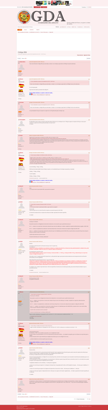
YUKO (21, 379)
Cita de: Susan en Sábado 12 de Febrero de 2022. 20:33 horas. (41, 155)
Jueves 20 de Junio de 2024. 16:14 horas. (35, 186)
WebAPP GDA (47, 94)
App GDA (68, 26)
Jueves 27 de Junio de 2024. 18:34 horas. (35, 347)
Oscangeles (22, 119)
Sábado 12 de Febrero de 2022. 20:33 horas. (36, 135)
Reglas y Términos (84, 406)
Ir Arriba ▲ (90, 406)
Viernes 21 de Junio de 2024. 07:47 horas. (36, 201)
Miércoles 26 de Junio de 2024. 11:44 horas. (36, 323)
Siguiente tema (87, 55)
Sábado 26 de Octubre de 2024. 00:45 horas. (36, 379)
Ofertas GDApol (87, 26)
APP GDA (34, 94)
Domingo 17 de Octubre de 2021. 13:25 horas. (36, 102)
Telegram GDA (79, 26)
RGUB (21, 202)
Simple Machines (25, 406)
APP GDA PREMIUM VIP (41, 94)
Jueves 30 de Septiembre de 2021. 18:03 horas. (36, 61)
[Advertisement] (54, 42)
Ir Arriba (19, 394)
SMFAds (17, 407)
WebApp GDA (74, 26)
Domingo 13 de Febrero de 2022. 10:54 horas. (36, 152)
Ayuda (79, 406)
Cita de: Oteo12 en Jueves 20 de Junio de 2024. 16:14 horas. (41, 204)
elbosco (21, 292)
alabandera (22, 61)
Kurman (22, 102)
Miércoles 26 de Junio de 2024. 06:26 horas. (37, 291)
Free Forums (22, 407)
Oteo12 (21, 186)
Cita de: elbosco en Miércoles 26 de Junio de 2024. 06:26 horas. (41, 325)
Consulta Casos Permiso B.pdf (36, 316)
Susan (21, 135)
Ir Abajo (19, 58)
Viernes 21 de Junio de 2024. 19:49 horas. (36, 241)
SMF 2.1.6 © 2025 (19, 406)
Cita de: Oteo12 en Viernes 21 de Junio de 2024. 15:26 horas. (41, 294)
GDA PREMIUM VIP (63, 26)
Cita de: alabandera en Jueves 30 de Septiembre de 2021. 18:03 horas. (43, 81)
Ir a (74, 399)
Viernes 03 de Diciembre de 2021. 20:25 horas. (36, 119)
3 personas (31, 178)
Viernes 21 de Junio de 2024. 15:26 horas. (36, 219)
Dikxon (21, 79)
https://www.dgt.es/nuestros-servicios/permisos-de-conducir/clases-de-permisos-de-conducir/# (47, 138)
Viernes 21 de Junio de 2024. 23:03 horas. (36, 276)
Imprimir (88, 58)
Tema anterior (80, 55)
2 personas (31, 272)
